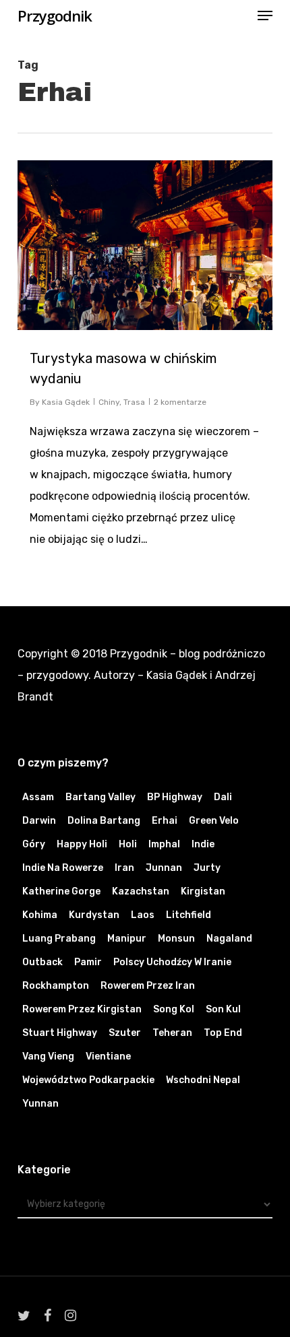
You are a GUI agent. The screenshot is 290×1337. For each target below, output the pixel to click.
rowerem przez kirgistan (82, 1009)
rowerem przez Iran (147, 985)
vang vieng (48, 1056)
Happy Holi (82, 844)
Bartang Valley (100, 797)
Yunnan (40, 1103)
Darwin (39, 820)
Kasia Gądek (66, 402)
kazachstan (140, 891)
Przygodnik (55, 15)
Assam (38, 797)
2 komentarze (180, 402)
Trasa (134, 402)
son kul (223, 1009)
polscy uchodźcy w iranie (172, 962)
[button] (265, 15)
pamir (88, 962)
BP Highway (174, 797)
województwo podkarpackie (88, 1080)
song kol (173, 1009)
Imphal (164, 844)
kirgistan (203, 891)
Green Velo (214, 820)
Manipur (126, 938)
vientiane (108, 1056)
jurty (207, 868)
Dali (223, 797)
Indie (203, 844)
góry (33, 844)
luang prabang (59, 938)
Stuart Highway (59, 1033)
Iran (124, 868)
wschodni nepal (203, 1080)
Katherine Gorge (61, 891)
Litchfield (188, 915)
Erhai (164, 820)
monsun (176, 938)
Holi (128, 844)
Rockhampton (55, 985)
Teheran (172, 1033)
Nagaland (229, 938)
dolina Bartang (103, 820)
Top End (223, 1033)
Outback (42, 962)
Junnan (164, 868)
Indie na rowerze (62, 868)
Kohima (39, 915)
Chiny (108, 402)
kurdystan (94, 915)
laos (142, 915)
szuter (125, 1033)
